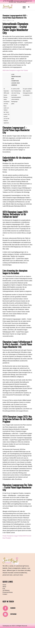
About (4, 586)
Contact (5, 594)
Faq (4, 588)
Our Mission (6, 590)
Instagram (13, 614)
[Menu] (23, 7)
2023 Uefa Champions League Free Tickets (15, 70)
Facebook (12, 608)
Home (4, 584)
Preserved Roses (8, 592)
